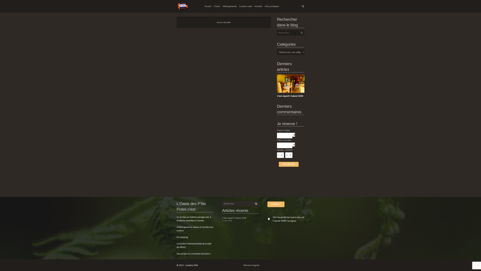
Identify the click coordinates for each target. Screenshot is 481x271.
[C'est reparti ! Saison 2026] (290, 85)
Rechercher (289, 164)
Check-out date (284, 140)
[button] (281, 6)
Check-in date (283, 130)
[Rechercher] (256, 204)
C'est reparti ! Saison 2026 (234, 218)
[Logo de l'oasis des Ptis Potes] (183, 6)
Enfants (288, 150)
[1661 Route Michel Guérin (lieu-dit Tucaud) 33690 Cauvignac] (269, 219)
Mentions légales (252, 265)
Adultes (280, 150)
